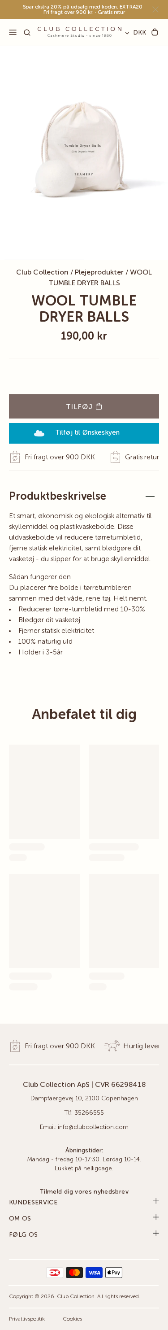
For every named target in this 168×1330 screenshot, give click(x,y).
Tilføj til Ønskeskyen (87, 432)
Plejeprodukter (99, 272)
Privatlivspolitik (27, 1319)
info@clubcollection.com (93, 1127)
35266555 (89, 1113)
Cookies (72, 1319)
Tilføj (80, 407)
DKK (139, 33)
